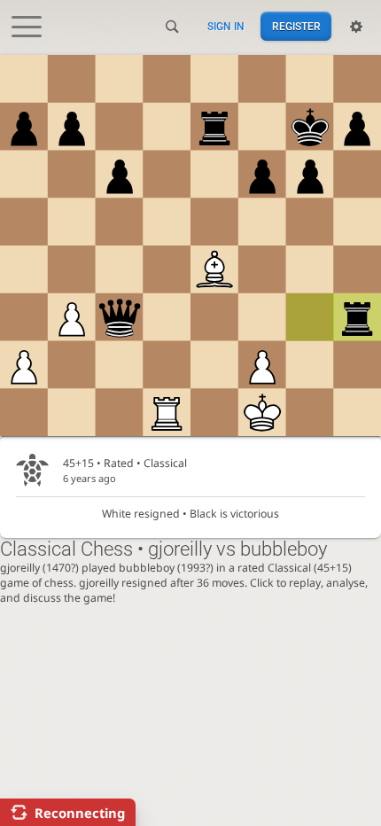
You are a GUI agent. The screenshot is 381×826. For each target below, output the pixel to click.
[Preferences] (356, 26)
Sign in (226, 26)
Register (296, 26)
